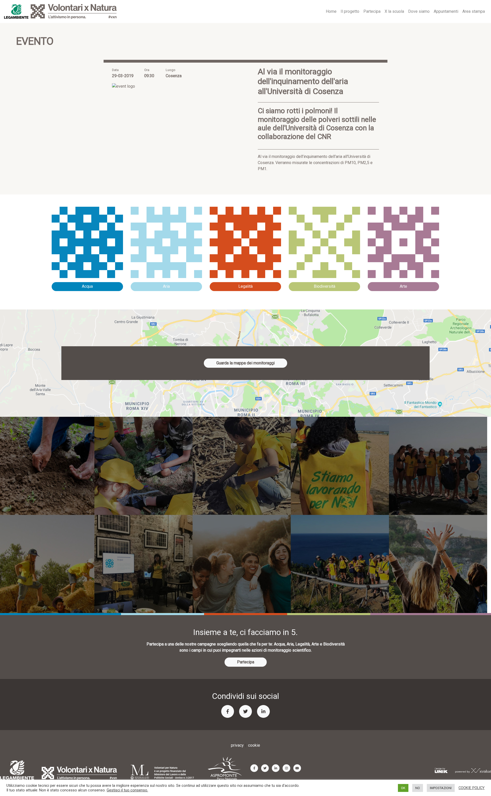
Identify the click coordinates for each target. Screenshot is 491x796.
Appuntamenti (446, 11)
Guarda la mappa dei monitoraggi (245, 363)
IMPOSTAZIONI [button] (441, 788)
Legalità (245, 286)
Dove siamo (419, 11)
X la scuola (394, 11)
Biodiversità (324, 286)
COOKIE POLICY (472, 788)
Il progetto (350, 11)
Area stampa (473, 11)
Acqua (87, 286)
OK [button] (403, 788)
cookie (254, 745)
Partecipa (372, 11)
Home (331, 11)
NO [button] (417, 788)
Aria (166, 286)
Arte (403, 286)
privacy (237, 745)
